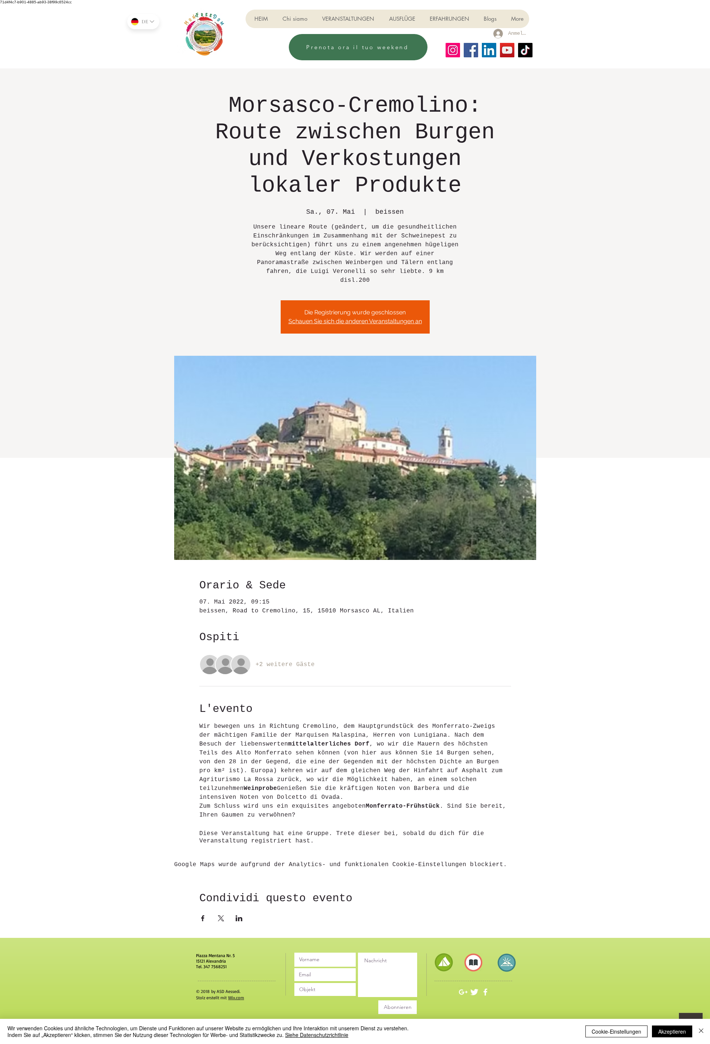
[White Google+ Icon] (463, 992)
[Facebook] (471, 50)
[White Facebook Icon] (485, 992)
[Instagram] (453, 50)
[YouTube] (507, 50)
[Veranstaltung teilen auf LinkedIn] (239, 918)
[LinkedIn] (489, 50)
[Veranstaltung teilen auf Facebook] (202, 918)
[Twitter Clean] (474, 992)
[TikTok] (525, 50)
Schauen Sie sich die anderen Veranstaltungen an (355, 321)
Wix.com (236, 997)
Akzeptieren (672, 1031)
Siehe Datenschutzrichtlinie (316, 1034)
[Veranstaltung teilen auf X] (220, 918)
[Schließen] (701, 1031)
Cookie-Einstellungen (616, 1031)
